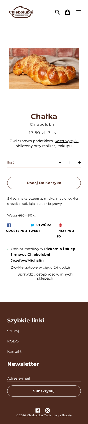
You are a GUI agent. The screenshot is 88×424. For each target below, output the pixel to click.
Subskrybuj (44, 391)
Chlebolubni (35, 415)
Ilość (10, 162)
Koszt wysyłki (67, 141)
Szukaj (13, 331)
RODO (13, 341)
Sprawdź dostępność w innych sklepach (45, 276)
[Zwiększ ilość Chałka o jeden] (79, 162)
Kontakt (14, 351)
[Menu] (78, 12)
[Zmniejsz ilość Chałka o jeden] (60, 162)
